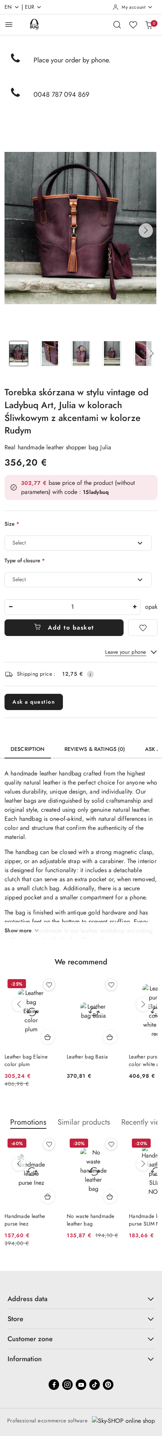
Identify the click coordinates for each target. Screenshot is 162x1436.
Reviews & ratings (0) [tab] (94, 749)
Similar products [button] (84, 1122)
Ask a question (33, 702)
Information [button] (25, 1359)
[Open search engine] (117, 24)
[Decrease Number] (10, 607)
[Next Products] (143, 1004)
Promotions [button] (28, 1122)
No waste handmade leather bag (91, 1219)
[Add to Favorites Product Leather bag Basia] (111, 984)
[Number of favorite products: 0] (133, 24)
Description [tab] (28, 749)
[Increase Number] (134, 607)
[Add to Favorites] (142, 627)
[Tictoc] (94, 1384)
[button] (145, 230)
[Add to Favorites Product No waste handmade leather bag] (111, 1144)
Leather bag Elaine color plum (26, 1060)
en (8, 7)
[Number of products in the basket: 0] (149, 24)
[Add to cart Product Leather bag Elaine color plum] (48, 1037)
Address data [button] (27, 1299)
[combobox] (78, 543)
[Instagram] (67, 1384)
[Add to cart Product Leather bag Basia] (110, 1037)
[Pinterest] (108, 1384)
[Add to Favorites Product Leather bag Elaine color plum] (49, 984)
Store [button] (15, 1319)
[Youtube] (81, 1384)
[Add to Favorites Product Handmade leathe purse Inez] (49, 1144)
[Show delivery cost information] (90, 674)
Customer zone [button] (30, 1339)
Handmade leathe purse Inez (25, 1219)
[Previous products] (19, 1004)
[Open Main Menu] (9, 24)
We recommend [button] (81, 961)
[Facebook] (54, 1384)
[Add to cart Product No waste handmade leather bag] (110, 1196)
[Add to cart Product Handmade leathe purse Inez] (48, 1196)
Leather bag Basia (87, 1056)
